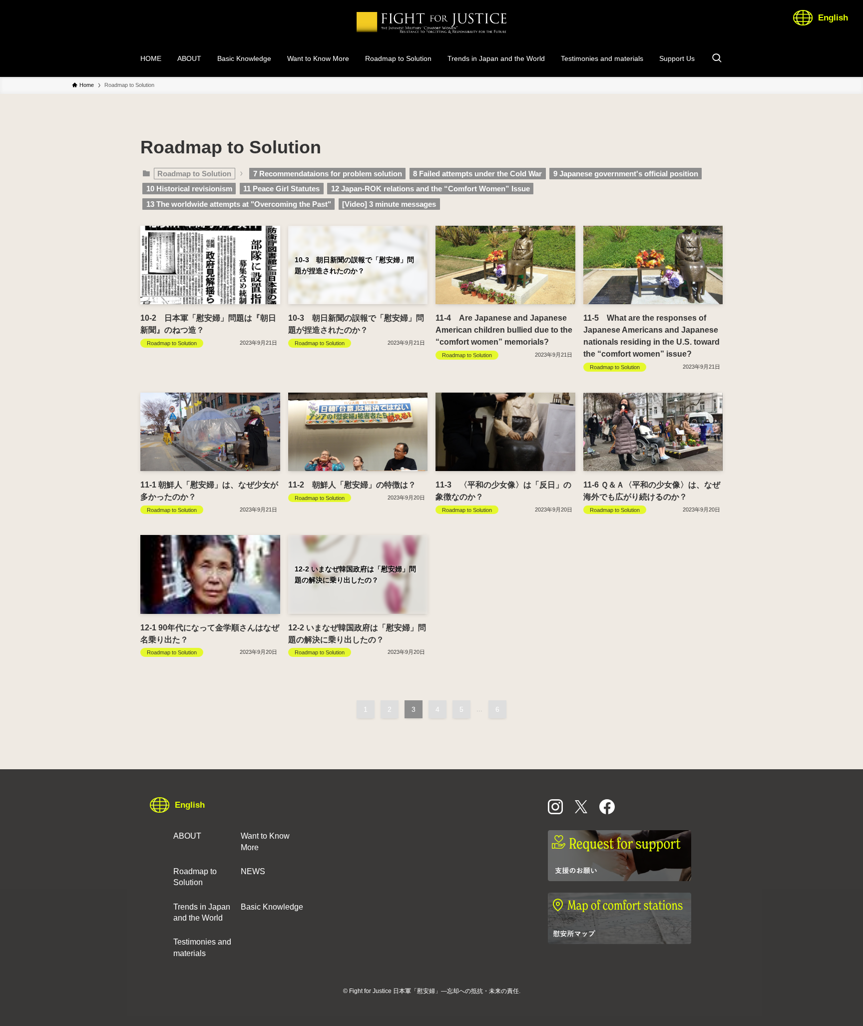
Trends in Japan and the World (201, 912)
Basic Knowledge (272, 907)
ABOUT (187, 836)
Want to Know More (265, 841)
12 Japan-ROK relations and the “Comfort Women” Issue (430, 188)
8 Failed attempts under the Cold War (477, 173)
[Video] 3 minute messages (389, 204)
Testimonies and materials (202, 947)
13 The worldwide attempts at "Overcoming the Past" (238, 204)
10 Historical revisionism (189, 188)
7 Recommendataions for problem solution (327, 173)
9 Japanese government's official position (625, 173)
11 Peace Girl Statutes (281, 188)
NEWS (253, 871)
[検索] (716, 58)
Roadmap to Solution (195, 877)
